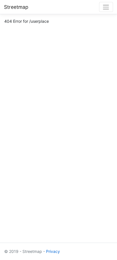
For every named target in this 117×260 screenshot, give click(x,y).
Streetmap (16, 7)
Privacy (53, 251)
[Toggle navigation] (106, 7)
